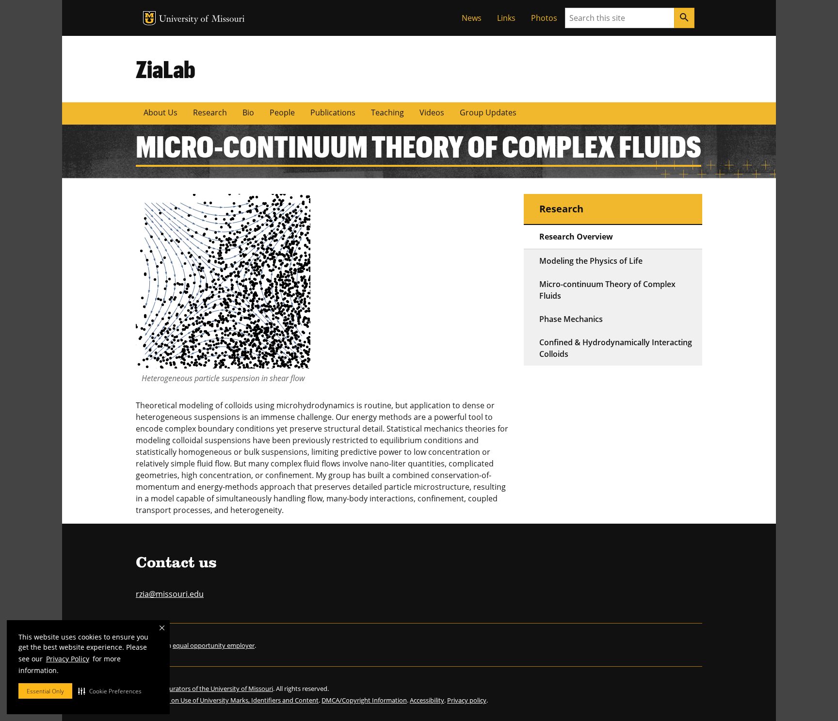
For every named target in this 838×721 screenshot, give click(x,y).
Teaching (387, 112)
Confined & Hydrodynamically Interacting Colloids (615, 348)
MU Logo (149, 18)
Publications (332, 112)
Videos (431, 112)
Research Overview (576, 236)
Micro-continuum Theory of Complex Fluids (607, 290)
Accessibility (427, 700)
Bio (248, 112)
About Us (160, 112)
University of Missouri (202, 20)
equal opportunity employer (214, 645)
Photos (544, 18)
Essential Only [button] (45, 691)
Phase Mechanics (571, 319)
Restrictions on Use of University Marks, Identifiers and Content (227, 700)
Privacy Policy (67, 658)
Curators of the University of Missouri (219, 688)
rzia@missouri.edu (170, 594)
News (472, 18)
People (282, 112)
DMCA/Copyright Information (364, 700)
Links (506, 18)
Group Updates (488, 112)
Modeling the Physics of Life (591, 261)
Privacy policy (466, 700)
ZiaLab (165, 69)
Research (210, 112)
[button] (110, 691)
